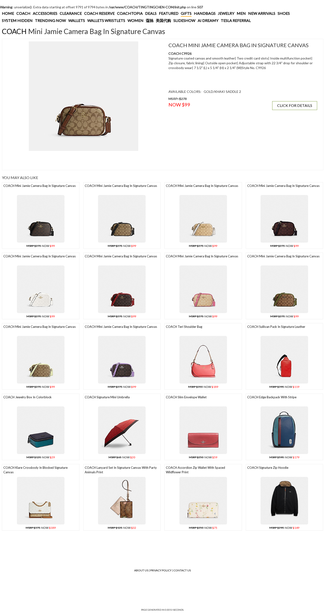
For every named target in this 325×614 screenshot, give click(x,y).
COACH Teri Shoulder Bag (184, 327)
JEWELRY (226, 13)
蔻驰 (149, 20)
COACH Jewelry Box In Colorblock (27, 397)
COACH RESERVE (99, 13)
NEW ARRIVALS (261, 13)
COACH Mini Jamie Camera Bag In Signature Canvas (39, 186)
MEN (241, 13)
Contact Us (182, 570)
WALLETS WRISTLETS (106, 20)
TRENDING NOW (50, 20)
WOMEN (135, 20)
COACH (23, 13)
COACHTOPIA (130, 13)
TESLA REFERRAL (236, 20)
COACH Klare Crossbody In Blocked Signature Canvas (35, 470)
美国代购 (163, 20)
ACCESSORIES (45, 13)
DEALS (151, 13)
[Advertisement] (83, 160)
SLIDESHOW (184, 20)
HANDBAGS (205, 13)
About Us (141, 570)
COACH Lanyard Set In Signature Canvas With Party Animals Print (121, 470)
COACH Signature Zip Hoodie (267, 467)
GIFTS (186, 13)
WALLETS (76, 20)
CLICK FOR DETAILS (294, 105)
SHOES (284, 13)
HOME (8, 13)
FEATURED (168, 13)
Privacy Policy (161, 570)
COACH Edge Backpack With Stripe (271, 397)
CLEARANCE (71, 13)
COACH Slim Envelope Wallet (186, 397)
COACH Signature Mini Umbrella (107, 397)
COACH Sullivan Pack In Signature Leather (276, 327)
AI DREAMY (208, 20)
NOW (40, 246)
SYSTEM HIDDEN (17, 20)
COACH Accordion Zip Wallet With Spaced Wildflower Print (195, 470)
